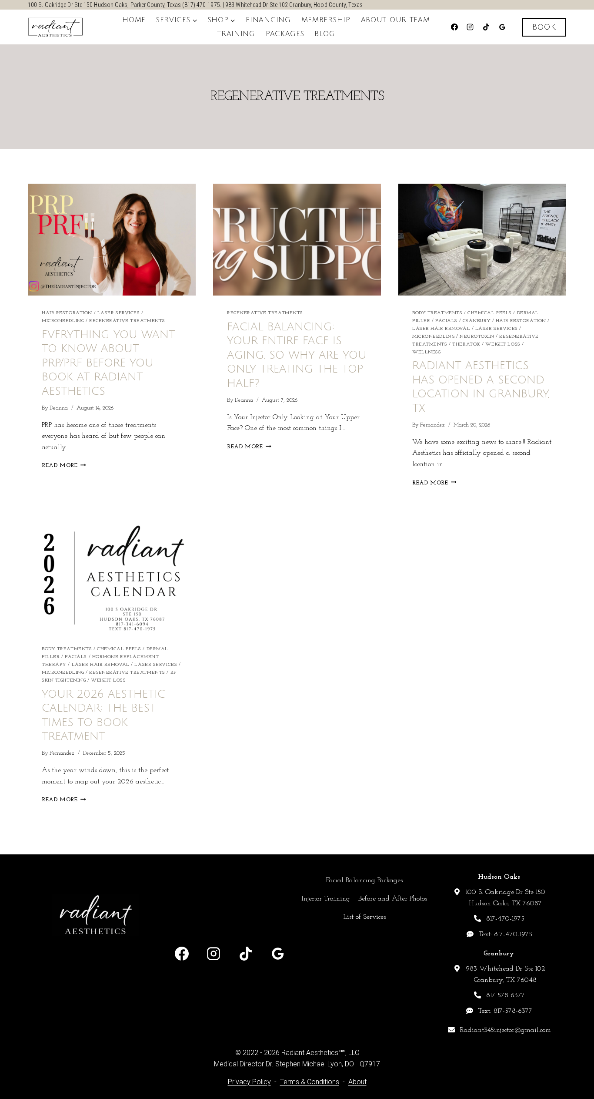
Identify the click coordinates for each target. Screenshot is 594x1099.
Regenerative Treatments (127, 321)
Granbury (477, 321)
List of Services (364, 917)
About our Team (395, 20)
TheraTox (466, 344)
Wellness (426, 352)
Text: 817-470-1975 (505, 934)
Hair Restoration (67, 313)
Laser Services (118, 313)
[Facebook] (454, 27)
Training (236, 34)
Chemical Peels (489, 313)
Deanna (59, 408)
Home (134, 20)
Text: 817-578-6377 (505, 1011)
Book (544, 27)
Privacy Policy (249, 1082)
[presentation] (112, 240)
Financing (268, 20)
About (357, 1082)
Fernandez (432, 425)
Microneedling (63, 321)
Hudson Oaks (499, 877)
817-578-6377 (505, 995)
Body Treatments (437, 313)
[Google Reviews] (502, 27)
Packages (285, 34)
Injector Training (325, 898)
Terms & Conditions (309, 1082)
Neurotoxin (477, 336)
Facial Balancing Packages (364, 880)
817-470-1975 (505, 918)
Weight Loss (502, 344)
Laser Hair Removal (441, 328)
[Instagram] (470, 27)
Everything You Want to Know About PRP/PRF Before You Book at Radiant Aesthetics (108, 363)
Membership (325, 20)
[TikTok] (486, 27)
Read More (64, 465)
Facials (446, 321)
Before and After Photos (392, 898)
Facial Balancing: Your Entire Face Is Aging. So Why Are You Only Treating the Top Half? (297, 355)
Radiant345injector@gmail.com (505, 1030)
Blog (324, 34)
